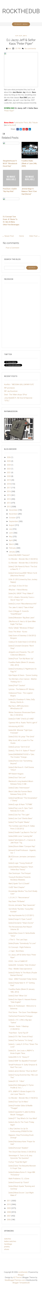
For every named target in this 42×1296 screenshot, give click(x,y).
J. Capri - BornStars (16, 951)
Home (21, 236)
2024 (9, 465)
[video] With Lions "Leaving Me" (21, 836)
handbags (8, 1244)
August (12, 525)
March (11, 544)
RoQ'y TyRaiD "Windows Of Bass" (21, 628)
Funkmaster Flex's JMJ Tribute (26, 123)
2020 (9, 476)
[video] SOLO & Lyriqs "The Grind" (21, 737)
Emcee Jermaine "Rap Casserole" (22, 905)
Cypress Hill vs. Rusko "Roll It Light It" (23, 723)
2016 (9, 491)
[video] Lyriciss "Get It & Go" (19, 747)
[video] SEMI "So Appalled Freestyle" (23, 1061)
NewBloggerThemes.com (15, 1280)
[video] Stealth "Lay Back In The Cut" (23, 832)
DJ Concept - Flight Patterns (20, 947)
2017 (9, 488)
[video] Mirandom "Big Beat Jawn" (22, 618)
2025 (9, 461)
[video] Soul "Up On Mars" (18, 1102)
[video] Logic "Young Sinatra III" (21, 863)
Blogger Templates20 (21, 1283)
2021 (9, 472)
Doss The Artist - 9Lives (18, 632)
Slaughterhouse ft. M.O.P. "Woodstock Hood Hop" (10, 163)
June (11, 533)
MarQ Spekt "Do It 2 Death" (19, 883)
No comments (30, 48)
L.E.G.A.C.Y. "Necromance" (19, 897)
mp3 (25, 36)
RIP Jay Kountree (11, 391)
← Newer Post (8, 236)
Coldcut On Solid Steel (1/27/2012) (22, 642)
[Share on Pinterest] (27, 129)
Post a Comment (12, 248)
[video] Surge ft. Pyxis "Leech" (20, 919)
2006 (9, 1220)
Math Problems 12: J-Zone (19, 1179)
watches (7, 1239)
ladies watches (10, 1241)
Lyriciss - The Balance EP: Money (21, 689)
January (12, 552)
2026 (9, 457)
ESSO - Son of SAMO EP (18, 961)
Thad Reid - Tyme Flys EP (18, 1033)
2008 (9, 1212)
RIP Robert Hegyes (16, 774)
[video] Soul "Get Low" (17, 777)
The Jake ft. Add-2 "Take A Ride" (21, 607)
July (10, 529)
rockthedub (21, 11)
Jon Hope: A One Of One (18, 586)
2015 (9, 495)
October (12, 518)
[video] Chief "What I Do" (18, 996)
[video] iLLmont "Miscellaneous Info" (23, 604)
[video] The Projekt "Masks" (19, 822)
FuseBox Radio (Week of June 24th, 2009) (29, 163)
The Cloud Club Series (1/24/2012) (22, 1152)
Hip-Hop (18, 36)
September (14, 521)
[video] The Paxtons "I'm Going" (21, 1040)
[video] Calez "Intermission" (19, 788)
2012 (9, 507)
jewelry (7, 1247)
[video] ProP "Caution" (17, 685)
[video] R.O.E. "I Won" (16, 1081)
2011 (9, 1201)
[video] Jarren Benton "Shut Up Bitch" (23, 1071)
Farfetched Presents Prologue (21, 1016)
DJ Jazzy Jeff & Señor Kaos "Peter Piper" (21, 41)
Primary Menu (21, 24)
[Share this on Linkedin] (30, 129)
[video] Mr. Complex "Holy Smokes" (22, 965)
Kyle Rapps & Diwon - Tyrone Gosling (23, 675)
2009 (9, 1208)
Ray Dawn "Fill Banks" (17, 901)
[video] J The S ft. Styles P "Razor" (22, 751)
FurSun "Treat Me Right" (18, 1162)
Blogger (21, 1275)
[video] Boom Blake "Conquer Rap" (22, 846)
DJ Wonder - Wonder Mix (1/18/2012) (23, 1098)
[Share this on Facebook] (17, 129)
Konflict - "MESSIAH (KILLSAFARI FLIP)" (19, 384)
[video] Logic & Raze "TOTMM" (20, 804)
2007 (9, 1216)
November (13, 514)
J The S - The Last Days (18, 940)
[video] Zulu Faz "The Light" (19, 815)
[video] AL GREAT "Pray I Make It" (21, 593)
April (11, 540)
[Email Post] (3, 134)
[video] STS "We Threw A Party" (21, 1037)
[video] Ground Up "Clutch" (19, 1182)
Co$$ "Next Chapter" (17, 887)
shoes (6, 1249)
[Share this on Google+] (24, 129)
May (11, 537)
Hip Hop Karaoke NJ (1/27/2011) (21, 915)
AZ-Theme (17, 1277)
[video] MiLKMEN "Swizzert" (19, 555)
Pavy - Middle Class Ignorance (20, 969)
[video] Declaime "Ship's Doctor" (21, 923)
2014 (9, 499)
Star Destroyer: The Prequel (20, 873)
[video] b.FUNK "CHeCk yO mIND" (21, 719)
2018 (9, 484)
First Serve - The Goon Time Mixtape (23, 1012)
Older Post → (34, 236)
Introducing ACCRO (16, 726)
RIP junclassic (9, 388)
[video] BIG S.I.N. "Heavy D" (19, 1057)
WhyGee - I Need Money (18, 590)
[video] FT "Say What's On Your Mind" (23, 1118)
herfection (11, 125)
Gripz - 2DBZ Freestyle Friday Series (23, 979)
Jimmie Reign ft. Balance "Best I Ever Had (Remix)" (29, 191)
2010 (9, 1204)
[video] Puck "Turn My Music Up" (21, 659)
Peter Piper (9, 111)
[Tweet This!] (20, 129)
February (12, 548)
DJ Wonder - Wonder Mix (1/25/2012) (23, 563)
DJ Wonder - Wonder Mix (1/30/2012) (23, 559)
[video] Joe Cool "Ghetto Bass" (21, 818)
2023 (9, 469)
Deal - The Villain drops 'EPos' (15, 395)
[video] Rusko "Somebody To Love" (22, 943)
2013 (9, 503)
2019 (9, 480)
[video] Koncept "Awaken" (18, 1148)
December (13, 510)
